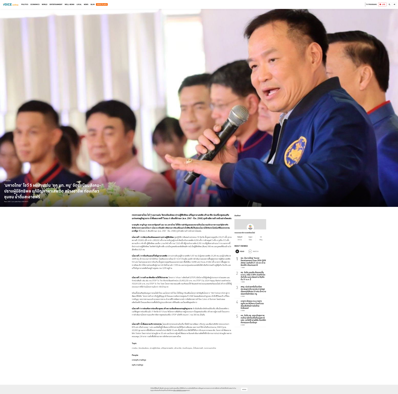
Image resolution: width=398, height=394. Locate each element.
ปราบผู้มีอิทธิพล (155, 348)
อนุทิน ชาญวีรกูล (137, 365)
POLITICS (24, 4)
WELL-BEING (69, 4)
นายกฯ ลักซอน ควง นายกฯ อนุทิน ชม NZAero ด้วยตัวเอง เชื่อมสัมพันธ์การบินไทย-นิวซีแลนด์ (252, 304)
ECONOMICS (34, 4)
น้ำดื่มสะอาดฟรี (198, 348)
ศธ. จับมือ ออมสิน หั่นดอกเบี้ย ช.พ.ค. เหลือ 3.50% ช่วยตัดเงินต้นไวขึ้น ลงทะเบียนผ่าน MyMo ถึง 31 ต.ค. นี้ (253, 276)
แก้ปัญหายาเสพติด (167, 348)
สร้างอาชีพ (178, 348)
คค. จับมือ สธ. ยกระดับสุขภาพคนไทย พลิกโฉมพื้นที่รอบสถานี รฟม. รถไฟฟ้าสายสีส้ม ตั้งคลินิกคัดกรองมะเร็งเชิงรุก (253, 319)
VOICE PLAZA (102, 4)
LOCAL (79, 4)
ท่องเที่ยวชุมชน (187, 348)
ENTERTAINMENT (56, 4)
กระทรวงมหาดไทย (210, 348)
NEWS (86, 4)
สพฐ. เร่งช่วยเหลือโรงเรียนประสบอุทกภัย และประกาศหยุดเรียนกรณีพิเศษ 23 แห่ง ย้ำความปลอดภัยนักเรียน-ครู (253, 290)
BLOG (93, 4)
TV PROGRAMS (371, 4)
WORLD (44, 4)
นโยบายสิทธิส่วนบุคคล (179, 390)
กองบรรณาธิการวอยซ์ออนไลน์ (244, 232)
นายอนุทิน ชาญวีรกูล (139, 360)
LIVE (383, 4)
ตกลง (244, 389)
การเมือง (7, 180)
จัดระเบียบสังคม (144, 348)
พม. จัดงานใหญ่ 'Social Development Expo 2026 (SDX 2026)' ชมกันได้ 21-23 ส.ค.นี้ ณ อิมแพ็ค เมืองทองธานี (253, 261)
